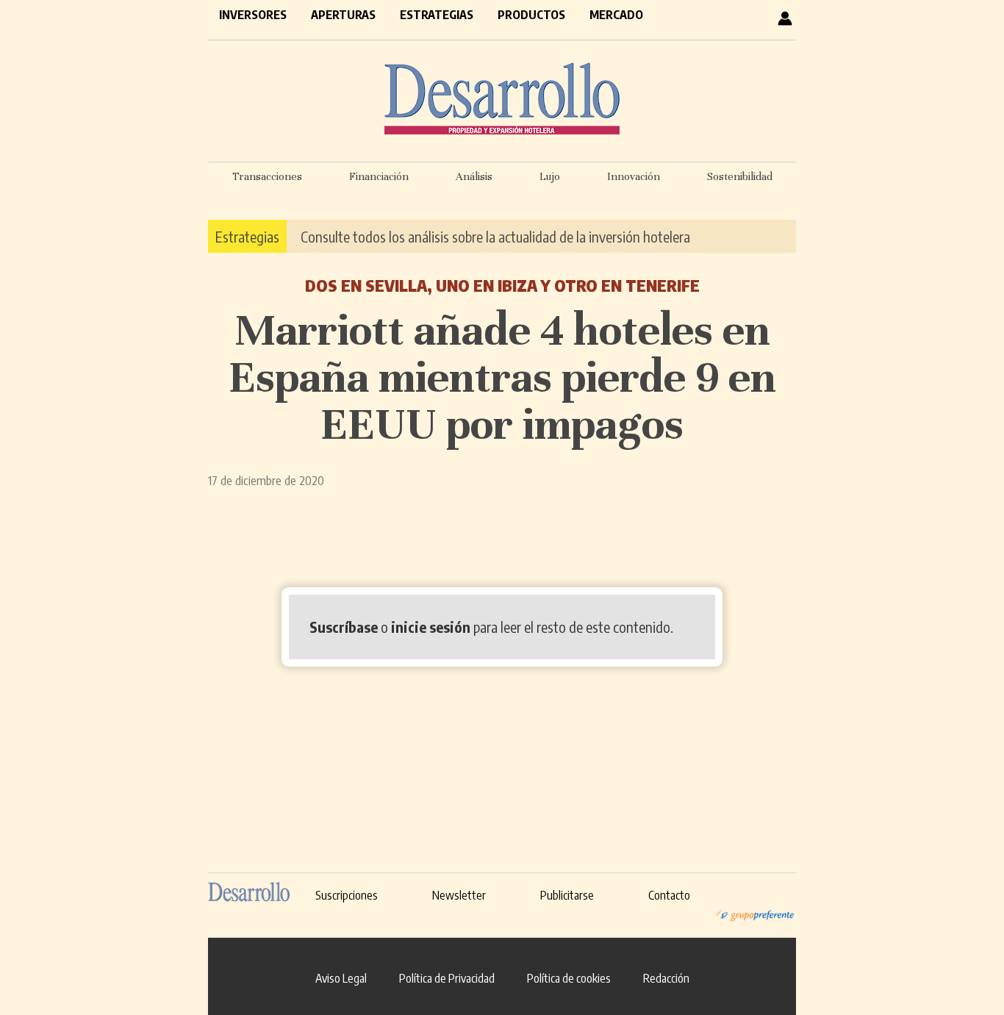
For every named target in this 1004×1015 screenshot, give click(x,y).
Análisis (474, 176)
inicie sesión (430, 626)
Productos (531, 14)
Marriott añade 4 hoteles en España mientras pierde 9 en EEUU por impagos (502, 377)
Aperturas (343, 14)
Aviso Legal (341, 978)
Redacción (666, 978)
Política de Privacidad (447, 978)
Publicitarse (567, 895)
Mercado (616, 14)
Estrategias (436, 14)
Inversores (253, 14)
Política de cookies (569, 978)
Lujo (549, 176)
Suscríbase (343, 626)
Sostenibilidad (739, 176)
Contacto (669, 895)
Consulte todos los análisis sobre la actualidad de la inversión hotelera (495, 236)
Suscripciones (346, 895)
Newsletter (459, 895)
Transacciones (267, 176)
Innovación (633, 176)
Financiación (379, 176)
